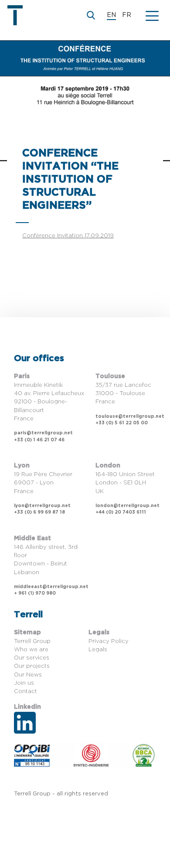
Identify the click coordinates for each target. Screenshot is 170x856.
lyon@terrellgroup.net (42, 506)
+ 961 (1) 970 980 (35, 593)
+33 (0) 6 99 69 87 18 (39, 512)
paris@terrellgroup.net (43, 433)
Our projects (32, 666)
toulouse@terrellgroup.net (129, 416)
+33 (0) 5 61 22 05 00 (121, 423)
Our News (28, 675)
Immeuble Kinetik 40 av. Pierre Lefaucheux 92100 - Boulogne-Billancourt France (49, 402)
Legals (97, 650)
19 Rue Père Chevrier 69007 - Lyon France (43, 483)
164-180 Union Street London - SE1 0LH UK (125, 483)
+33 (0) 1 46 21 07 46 (39, 440)
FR (126, 15)
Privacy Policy (108, 641)
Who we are (31, 650)
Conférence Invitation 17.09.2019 (68, 236)
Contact (25, 691)
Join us (24, 683)
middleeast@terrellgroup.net (51, 587)
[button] (152, 15)
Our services (31, 658)
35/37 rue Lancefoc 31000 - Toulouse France (123, 393)
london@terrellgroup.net (127, 506)
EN (111, 15)
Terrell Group (32, 641)
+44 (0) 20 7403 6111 (120, 512)
